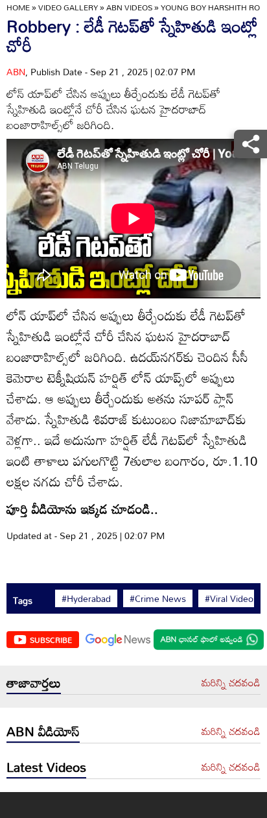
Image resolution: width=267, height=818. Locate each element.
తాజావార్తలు (33, 682)
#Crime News (158, 599)
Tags (22, 600)
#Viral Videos (231, 599)
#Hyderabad (86, 599)
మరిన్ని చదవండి (231, 683)
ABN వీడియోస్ (43, 731)
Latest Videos (46, 766)
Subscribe (51, 639)
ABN (15, 71)
